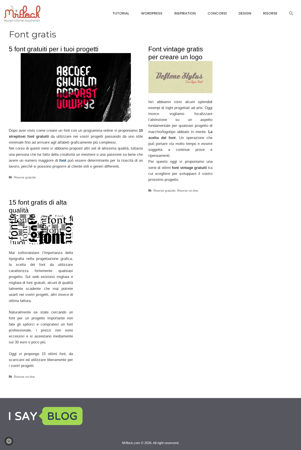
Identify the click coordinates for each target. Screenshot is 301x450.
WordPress (151, 13)
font (62, 160)
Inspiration (185, 13)
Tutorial (120, 13)
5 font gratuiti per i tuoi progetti (53, 49)
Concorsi (217, 13)
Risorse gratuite (25, 177)
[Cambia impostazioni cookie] (8, 441)
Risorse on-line (187, 190)
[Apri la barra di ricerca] (291, 13)
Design (245, 13)
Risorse (270, 13)
